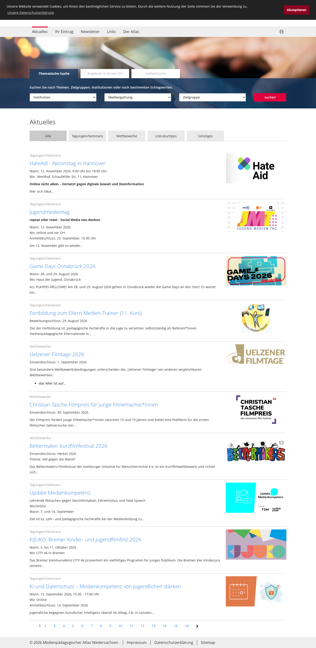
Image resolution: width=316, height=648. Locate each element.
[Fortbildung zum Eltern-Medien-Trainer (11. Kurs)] (256, 318)
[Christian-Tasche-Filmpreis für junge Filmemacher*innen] (256, 410)
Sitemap (208, 642)
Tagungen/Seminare (87, 136)
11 (131, 626)
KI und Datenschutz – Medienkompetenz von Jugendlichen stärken (105, 586)
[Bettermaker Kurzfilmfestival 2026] (256, 451)
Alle (48, 136)
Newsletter (90, 31)
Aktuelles (40, 31)
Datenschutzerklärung (173, 642)
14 (165, 626)
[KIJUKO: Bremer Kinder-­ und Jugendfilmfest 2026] (256, 545)
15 (176, 626)
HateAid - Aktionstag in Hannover (67, 163)
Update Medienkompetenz (60, 492)
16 (187, 626)
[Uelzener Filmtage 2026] (256, 359)
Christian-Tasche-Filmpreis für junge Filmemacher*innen (94, 404)
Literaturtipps (166, 136)
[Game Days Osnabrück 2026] (256, 271)
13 (153, 626)
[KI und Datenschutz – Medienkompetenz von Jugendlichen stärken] (256, 591)
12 (142, 626)
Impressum (137, 642)
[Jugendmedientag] (256, 217)
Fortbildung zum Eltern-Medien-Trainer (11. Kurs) (86, 312)
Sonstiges (205, 136)
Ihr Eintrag (64, 31)
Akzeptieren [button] (296, 10)
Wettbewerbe (126, 136)
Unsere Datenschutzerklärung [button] (30, 12)
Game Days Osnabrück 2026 (63, 266)
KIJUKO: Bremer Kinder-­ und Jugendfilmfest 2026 (85, 539)
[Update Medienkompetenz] (256, 498)
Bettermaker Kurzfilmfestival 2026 (69, 445)
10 (120, 626)
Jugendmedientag (50, 211)
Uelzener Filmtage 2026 (57, 354)
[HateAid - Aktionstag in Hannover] (256, 168)
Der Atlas (131, 31)
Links (111, 31)
